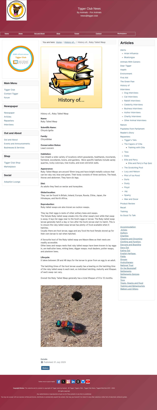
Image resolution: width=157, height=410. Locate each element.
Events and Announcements (17, 143)
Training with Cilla (136, 147)
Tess (126, 152)
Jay (126, 191)
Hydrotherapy (126, 262)
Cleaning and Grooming (131, 238)
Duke (126, 156)
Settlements (125, 271)
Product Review (127, 203)
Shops (123, 277)
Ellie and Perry (131, 159)
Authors (124, 233)
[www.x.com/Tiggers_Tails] (63, 381)
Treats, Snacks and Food (131, 283)
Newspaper (9, 112)
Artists (123, 230)
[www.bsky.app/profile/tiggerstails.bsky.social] (83, 381)
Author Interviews (132, 112)
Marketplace (10, 166)
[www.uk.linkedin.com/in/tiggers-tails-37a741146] (73, 381)
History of (125, 85)
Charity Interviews (132, 116)
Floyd (126, 187)
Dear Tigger (125, 65)
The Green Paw (127, 81)
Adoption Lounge (12, 182)
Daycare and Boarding (130, 244)
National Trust (126, 265)
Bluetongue (129, 57)
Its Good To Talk (128, 215)
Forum (77, 33)
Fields (123, 256)
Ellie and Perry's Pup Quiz (140, 163)
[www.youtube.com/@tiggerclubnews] (88, 381)
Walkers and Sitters (129, 289)
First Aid (124, 77)
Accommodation (128, 227)
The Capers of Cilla (133, 144)
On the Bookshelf (128, 268)
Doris (126, 179)
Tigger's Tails (130, 140)
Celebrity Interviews (133, 104)
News (20, 33)
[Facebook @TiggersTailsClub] (58, 381)
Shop (58, 33)
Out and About (39, 33)
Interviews (8, 124)
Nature (123, 125)
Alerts (123, 50)
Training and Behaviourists (132, 286)
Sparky (127, 195)
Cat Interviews (131, 96)
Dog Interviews (131, 93)
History (45, 368)
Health (123, 69)
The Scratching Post (133, 167)
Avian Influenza (131, 53)
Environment (126, 73)
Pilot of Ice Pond (132, 175)
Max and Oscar (131, 199)
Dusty (127, 183)
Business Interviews (133, 108)
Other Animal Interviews (135, 120)
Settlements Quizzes (129, 274)
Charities (124, 236)
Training (124, 211)
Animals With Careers (130, 62)
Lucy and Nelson (132, 171)
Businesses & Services (14, 147)
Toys (122, 280)
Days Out (124, 247)
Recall (123, 207)
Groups (123, 259)
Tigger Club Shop (12, 162)
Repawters (9, 120)
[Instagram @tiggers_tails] (68, 381)
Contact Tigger (11, 93)
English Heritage (128, 253)
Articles (7, 116)
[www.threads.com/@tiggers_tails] (78, 381)
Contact (99, 33)
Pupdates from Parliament (132, 128)
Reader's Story (127, 132)
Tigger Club (9, 89)
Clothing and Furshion (130, 241)
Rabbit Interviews (132, 100)
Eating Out (125, 250)
